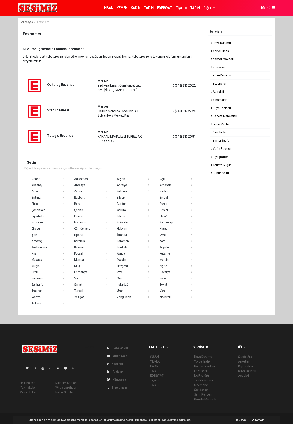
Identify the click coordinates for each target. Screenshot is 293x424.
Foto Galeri (120, 348)
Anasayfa (27, 22)
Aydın (78, 191)
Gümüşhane (82, 228)
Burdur (121, 203)
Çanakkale (38, 210)
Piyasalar (218, 67)
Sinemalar (201, 385)
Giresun (37, 228)
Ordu (35, 272)
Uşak (120, 290)
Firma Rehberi (221, 124)
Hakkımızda (27, 383)
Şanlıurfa (37, 284)
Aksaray (37, 185)
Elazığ (164, 216)
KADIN (135, 8)
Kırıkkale (122, 247)
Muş (77, 266)
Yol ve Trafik (220, 51)
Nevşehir (122, 266)
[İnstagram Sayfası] (37, 368)
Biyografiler (220, 157)
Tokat (163, 284)
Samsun (37, 278)
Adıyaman (81, 179)
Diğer (208, 8)
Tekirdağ (122, 284)
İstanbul (122, 235)
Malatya (37, 259)
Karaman (123, 241)
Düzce (78, 216)
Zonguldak (124, 297)
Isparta (78, 235)
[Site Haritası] (67, 368)
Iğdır (34, 235)
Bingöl (164, 197)
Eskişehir (122, 222)
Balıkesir (122, 191)
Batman (37, 197)
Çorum (121, 210)
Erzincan (37, 222)
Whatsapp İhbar (65, 387)
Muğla (36, 266)
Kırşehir (164, 247)
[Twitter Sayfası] (29, 368)
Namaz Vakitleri (223, 59)
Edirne (121, 216)
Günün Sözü (220, 173)
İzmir (163, 235)
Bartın (164, 191)
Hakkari (122, 228)
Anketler (243, 361)
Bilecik (121, 197)
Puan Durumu (221, 75)
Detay (242, 419)
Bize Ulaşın (119, 387)
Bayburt (79, 197)
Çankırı (78, 210)
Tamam (259, 419)
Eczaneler (219, 83)
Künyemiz (119, 379)
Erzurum (80, 222)
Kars (162, 241)
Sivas (163, 278)
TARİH (149, 8)
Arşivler (117, 371)
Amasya (79, 185)
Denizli (164, 210)
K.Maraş (37, 241)
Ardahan (165, 185)
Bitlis (35, 203)
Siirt (76, 278)
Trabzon (37, 290)
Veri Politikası (28, 392)
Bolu (77, 203)
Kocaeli (79, 253)
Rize (120, 272)
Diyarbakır (38, 216)
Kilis (34, 253)
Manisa (79, 259)
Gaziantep (166, 222)
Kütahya (165, 253)
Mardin (121, 259)
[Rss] (59, 368)
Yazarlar (117, 364)
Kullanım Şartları (66, 383)
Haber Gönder (64, 392)
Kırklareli (165, 297)
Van (162, 290)
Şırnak (78, 284)
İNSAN (108, 8)
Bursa (163, 203)
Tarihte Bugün (221, 165)
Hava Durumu (221, 43)
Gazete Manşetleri (224, 116)
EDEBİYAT (164, 8)
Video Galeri (120, 356)
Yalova (36, 297)
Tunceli (79, 290)
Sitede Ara (245, 356)
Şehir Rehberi (203, 394)
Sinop (120, 278)
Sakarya (165, 272)
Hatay (163, 228)
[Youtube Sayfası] (44, 368)
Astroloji (218, 91)
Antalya (122, 185)
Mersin (164, 259)
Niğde (163, 266)
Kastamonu (39, 247)
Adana (36, 179)
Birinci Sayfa (220, 140)
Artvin (35, 191)
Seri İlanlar (219, 132)
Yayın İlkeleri (28, 387)
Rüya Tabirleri (221, 108)
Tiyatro (181, 8)
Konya (121, 253)
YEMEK (122, 8)
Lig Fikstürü (201, 375)
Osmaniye (81, 272)
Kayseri (79, 247)
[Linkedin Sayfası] (52, 368)
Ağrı (162, 179)
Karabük (79, 241)
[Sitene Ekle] (75, 368)
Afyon (121, 179)
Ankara (36, 303)
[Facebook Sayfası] (21, 368)
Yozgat (79, 297)
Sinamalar (219, 100)
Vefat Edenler (221, 148)
